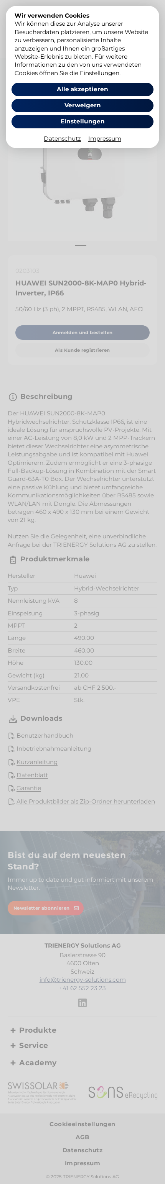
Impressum (104, 138)
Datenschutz (62, 138)
